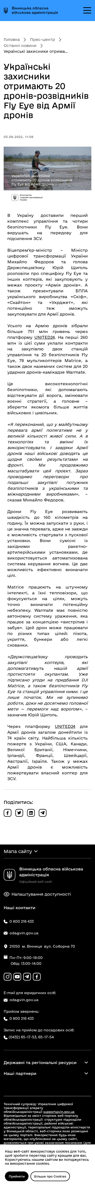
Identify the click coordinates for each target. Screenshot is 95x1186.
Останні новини (20, 45)
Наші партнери (20, 1073)
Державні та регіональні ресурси (40, 1062)
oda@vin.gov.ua (24, 1000)
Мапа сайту (18, 851)
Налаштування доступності (41, 894)
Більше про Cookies (50, 1176)
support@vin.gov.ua (59, 1111)
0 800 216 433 (22, 1018)
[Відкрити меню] (87, 10)
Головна (12, 39)
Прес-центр (42, 39)
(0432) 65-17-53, (23, 1037)
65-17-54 (46, 1037)
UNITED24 (44, 337)
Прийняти (17, 1176)
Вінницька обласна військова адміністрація (35, 10)
